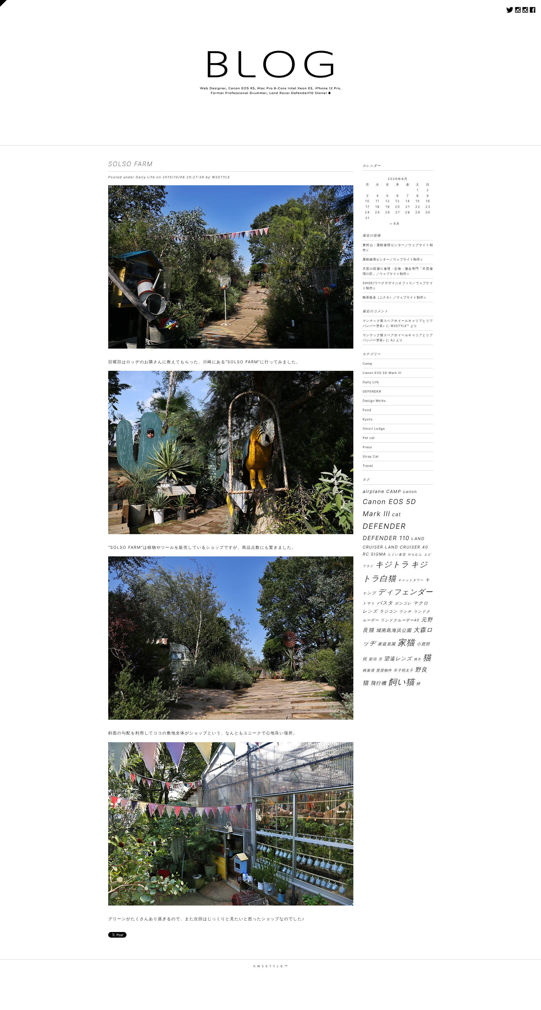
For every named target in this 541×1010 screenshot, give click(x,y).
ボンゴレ (403, 603)
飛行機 (379, 683)
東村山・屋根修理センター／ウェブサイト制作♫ (398, 247)
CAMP (393, 491)
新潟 (373, 659)
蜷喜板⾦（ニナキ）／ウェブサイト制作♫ (394, 297)
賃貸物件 (384, 670)
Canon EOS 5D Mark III (382, 373)
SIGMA (378, 554)
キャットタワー (411, 580)
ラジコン (389, 611)
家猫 (406, 642)
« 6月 (395, 224)
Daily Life (145, 177)
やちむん (415, 554)
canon (410, 491)
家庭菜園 (387, 643)
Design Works (374, 401)
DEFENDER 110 (386, 537)
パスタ (385, 603)
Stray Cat (371, 456)
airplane (374, 491)
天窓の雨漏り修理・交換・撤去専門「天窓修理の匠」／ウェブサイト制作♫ (398, 271)
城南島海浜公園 (394, 630)
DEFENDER (372, 391)
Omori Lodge (374, 429)
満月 (417, 659)
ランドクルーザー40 (400, 620)
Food (367, 410)
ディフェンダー (405, 591)
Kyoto (368, 419)
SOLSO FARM (130, 164)
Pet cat (369, 438)
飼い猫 (401, 682)
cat (396, 514)
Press (367, 447)
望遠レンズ (398, 658)
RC (366, 554)
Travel (368, 466)
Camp (368, 363)
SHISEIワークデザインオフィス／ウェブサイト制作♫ (398, 285)
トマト (369, 603)
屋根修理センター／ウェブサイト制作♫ (393, 259)
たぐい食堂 (397, 554)
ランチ (405, 611)
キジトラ (392, 564)
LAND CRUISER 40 (406, 547)
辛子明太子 (403, 670)
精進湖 (368, 670)
